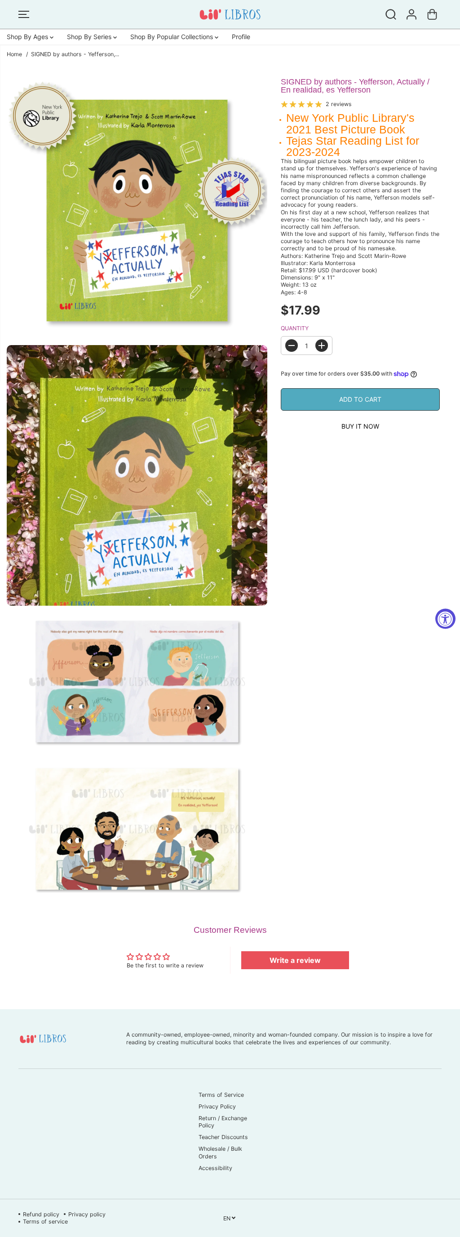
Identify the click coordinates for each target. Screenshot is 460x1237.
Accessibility (215, 1168)
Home (14, 54)
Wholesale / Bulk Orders (220, 1152)
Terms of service (45, 1221)
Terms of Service (221, 1094)
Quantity (295, 328)
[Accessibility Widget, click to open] (445, 618)
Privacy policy (87, 1214)
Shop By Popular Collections (172, 36)
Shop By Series (90, 36)
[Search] (390, 14)
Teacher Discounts (223, 1137)
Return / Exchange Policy (223, 1122)
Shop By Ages (28, 36)
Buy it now (360, 426)
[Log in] (411, 14)
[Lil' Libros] (230, 14)
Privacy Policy (217, 1106)
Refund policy (41, 1214)
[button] (23, 14)
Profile (241, 36)
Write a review (295, 960)
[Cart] (432, 14)
